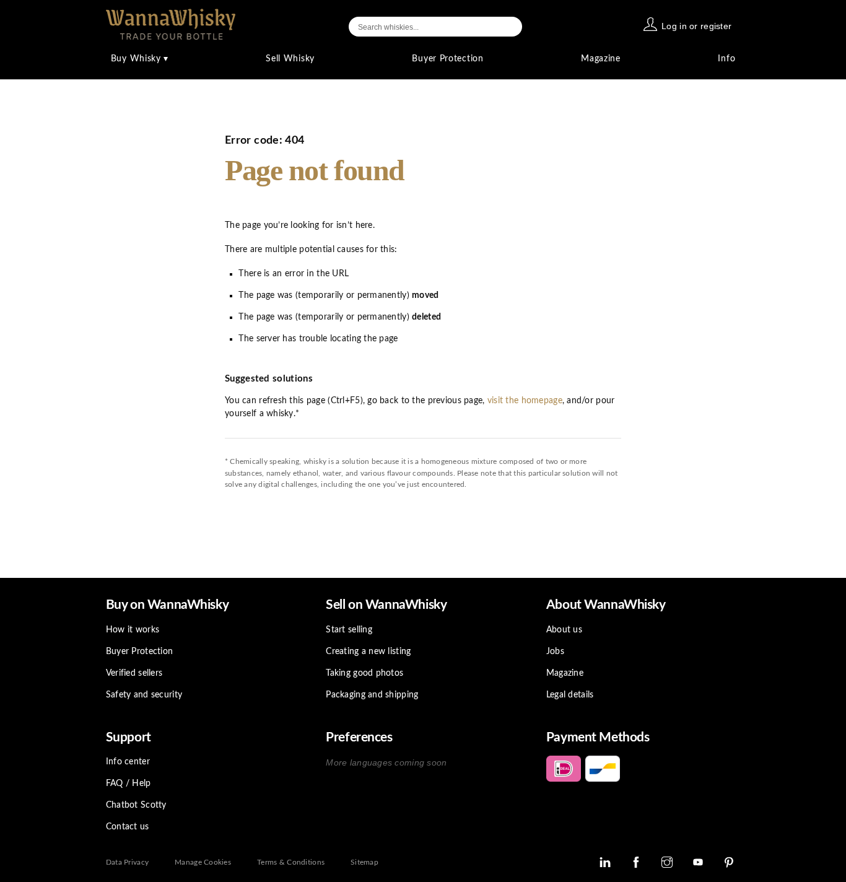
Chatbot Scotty (136, 805)
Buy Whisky (139, 59)
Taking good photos (364, 673)
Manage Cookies (203, 862)
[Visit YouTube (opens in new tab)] (698, 862)
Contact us (127, 827)
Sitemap (364, 862)
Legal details (570, 695)
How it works (132, 630)
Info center (128, 762)
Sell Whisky (290, 59)
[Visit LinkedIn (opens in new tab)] (605, 862)
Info (726, 59)
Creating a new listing (368, 651)
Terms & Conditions (291, 862)
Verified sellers (134, 673)
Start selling (349, 630)
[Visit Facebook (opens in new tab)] (636, 862)
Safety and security (144, 695)
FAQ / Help (128, 783)
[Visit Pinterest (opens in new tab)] (729, 862)
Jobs (555, 651)
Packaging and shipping (372, 695)
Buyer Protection (447, 59)
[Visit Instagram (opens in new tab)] (667, 862)
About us (564, 630)
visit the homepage (524, 400)
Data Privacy (127, 862)
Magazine (601, 59)
